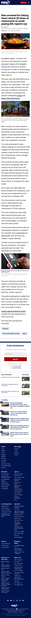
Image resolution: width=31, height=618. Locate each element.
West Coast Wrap (5, 464)
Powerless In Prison (6, 512)
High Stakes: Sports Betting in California (19, 512)
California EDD (5, 506)
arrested (4, 64)
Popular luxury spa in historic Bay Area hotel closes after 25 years (19, 434)
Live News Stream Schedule (19, 573)
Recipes (16, 454)
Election (3, 467)
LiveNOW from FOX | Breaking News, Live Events (12, 28)
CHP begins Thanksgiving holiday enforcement (9, 385)
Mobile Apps (17, 576)
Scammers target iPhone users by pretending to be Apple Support (15, 271)
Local (2, 449)
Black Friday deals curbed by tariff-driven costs (10, 392)
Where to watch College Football (5, 565)
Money (3, 541)
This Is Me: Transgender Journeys (17, 523)
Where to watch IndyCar (5, 575)
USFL (15, 500)
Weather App (4, 486)
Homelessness (5, 508)
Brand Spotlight (18, 537)
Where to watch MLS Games (5, 591)
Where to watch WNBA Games (5, 588)
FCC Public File (18, 583)
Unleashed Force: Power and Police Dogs (5, 515)
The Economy (4, 545)
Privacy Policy (17, 366)
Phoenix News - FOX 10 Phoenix (18, 549)
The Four (16, 509)
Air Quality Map (5, 479)
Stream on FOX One (5, 558)
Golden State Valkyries (17, 486)
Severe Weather (5, 485)
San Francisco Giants (17, 483)
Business (3, 458)
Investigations (6, 504)
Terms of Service (16, 368)
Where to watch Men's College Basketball (5, 579)
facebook (14, 600)
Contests (16, 452)
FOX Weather (4, 488)
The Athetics (17, 493)
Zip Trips (16, 449)
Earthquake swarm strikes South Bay (10, 377)
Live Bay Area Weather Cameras (6, 476)
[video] (26, 379)
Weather (4, 472)
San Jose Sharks (18, 494)
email (8, 600)
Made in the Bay (18, 514)
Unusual (25, 28)
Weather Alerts (5, 474)
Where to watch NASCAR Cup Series (6, 572)
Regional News (17, 542)
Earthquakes (4, 483)
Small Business (5, 547)
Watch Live (23, 2)
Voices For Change (19, 531)
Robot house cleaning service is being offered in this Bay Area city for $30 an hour (19, 427)
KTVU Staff (17, 561)
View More (25, 375)
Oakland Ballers (18, 491)
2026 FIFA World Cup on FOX (18, 474)
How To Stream (18, 559)
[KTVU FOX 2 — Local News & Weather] (5, 2)
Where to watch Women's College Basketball (5, 584)
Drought (3, 454)
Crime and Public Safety (10, 333)
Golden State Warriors (17, 479)
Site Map (16, 581)
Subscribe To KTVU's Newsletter (19, 578)
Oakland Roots (18, 489)
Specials (17, 504)
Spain (12, 64)
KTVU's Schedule (18, 570)
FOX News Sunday (6, 466)
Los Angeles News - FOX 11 (19, 546)
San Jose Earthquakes (17, 497)
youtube (11, 600)
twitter (23, 600)
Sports (16, 472)
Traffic (16, 450)
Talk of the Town (18, 520)
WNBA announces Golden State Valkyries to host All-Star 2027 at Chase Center (19, 420)
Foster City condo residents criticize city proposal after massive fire (18, 413)
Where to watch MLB (5, 568)
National (3, 450)
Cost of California (5, 510)
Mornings (17, 446)
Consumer (4, 460)
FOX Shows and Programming (18, 568)
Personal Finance (5, 543)
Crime (2, 452)
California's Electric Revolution (19, 506)
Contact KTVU (17, 565)
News (25, 333)
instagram (17, 600)
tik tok (20, 600)
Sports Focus (17, 518)
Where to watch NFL (5, 562)
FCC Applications (18, 584)
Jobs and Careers (18, 563)
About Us (17, 557)
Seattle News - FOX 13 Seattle (19, 552)
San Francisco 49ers (19, 477)
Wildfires (3, 456)
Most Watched (6, 375)
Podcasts (3, 462)
